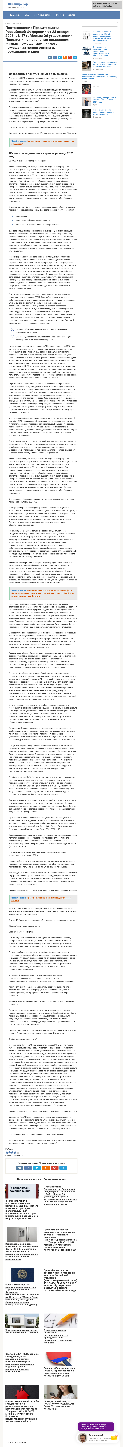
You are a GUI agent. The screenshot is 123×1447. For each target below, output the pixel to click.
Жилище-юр (18, 4)
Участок (60, 15)
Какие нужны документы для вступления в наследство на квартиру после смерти (99, 76)
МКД (27, 15)
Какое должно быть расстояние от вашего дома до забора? (103, 112)
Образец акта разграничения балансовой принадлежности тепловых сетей (101, 51)
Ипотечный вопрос (42, 15)
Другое (71, 15)
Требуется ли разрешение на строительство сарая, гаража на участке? (105, 64)
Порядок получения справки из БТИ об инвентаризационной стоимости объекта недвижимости (103, 36)
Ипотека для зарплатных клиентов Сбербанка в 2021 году (104, 100)
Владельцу (15, 15)
